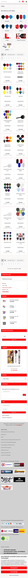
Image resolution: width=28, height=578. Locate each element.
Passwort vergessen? (7, 417)
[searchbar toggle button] (19, 1)
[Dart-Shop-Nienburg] (3, 1)
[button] (2, 54)
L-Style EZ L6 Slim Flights (20, 170)
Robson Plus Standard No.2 (20, 72)
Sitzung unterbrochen (6, 452)
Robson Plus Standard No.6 (7, 145)
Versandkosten (19, 425)
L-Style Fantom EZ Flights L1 (20, 218)
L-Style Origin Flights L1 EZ (20, 243)
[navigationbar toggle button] (26, 1)
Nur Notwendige (14, 571)
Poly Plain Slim (7, 96)
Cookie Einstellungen (6, 455)
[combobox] (11, 54)
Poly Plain (20, 96)
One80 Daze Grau (7, 242)
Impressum (3, 434)
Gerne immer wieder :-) (7, 287)
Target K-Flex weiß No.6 (7, 170)
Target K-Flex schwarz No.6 (20, 121)
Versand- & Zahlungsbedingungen (8, 442)
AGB (2, 437)
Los (24, 394)
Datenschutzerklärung (22, 565)
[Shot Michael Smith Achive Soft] (14, 357)
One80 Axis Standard (7, 194)
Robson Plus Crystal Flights (20, 194)
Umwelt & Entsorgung (6, 447)
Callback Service (5, 450)
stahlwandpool (5, 291)
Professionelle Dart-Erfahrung (7, 431)
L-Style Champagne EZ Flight (7, 121)
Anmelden (14, 339)
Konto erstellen (5, 415)
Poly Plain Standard (7, 71)
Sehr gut (4, 283)
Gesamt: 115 (5, 289)
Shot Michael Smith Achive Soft (14, 366)
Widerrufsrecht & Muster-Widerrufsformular (11, 439)
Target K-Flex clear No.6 (7, 218)
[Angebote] (25, 347)
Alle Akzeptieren (14, 567)
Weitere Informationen (14, 575)
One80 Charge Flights (20, 145)
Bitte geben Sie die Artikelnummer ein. (10, 389)
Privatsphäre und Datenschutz (7, 445)
